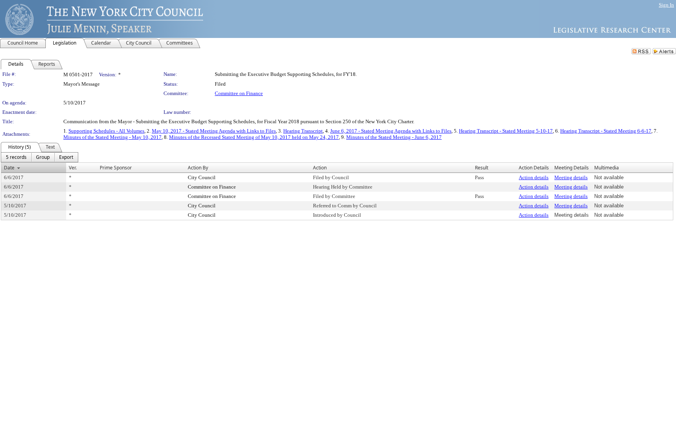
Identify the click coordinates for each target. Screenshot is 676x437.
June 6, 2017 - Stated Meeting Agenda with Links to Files (390, 131)
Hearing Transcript (303, 131)
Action (320, 167)
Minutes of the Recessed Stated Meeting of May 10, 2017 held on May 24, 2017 (254, 137)
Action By (198, 167)
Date (9, 167)
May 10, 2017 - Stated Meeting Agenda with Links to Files (214, 131)
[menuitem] (16, 157)
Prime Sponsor (116, 167)
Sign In (666, 5)
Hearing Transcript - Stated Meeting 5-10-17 (506, 131)
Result (481, 167)
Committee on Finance (239, 93)
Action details (533, 177)
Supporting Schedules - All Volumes (106, 131)
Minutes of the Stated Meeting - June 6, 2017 (394, 137)
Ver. (73, 167)
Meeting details (571, 177)
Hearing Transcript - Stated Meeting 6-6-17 (605, 131)
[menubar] (39, 157)
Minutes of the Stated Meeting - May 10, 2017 (112, 137)
